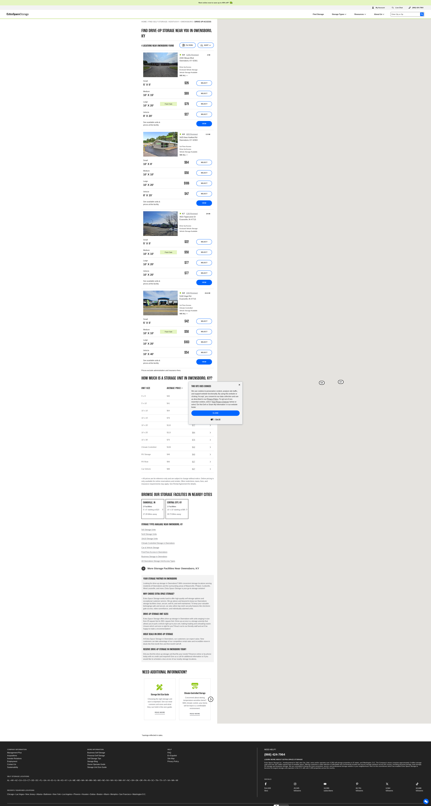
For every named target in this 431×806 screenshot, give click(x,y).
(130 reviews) (192, 214)
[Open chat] (426, 801)
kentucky (174, 22)
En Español (172, 756)
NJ (116, 780)
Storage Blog (92, 761)
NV (107, 780)
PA (145, 780)
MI (87, 780)
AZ (16, 780)
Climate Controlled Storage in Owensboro (158, 543)
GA (45, 780)
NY (124, 780)
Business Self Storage (96, 753)
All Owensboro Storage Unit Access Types (158, 561)
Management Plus (14, 753)
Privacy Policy (173, 761)
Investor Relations (14, 758)
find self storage (157, 22)
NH (112, 780)
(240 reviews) (192, 293)
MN (90, 780)
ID (52, 780)
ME (74, 780)
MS (95, 780)
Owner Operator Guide (96, 764)
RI (149, 780)
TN (157, 780)
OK (137, 780)
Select (204, 83)
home (144, 22)
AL (8, 780)
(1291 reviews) (192, 55)
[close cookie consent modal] (239, 384)
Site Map (171, 758)
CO (24, 780)
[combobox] (408, 14)
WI (177, 780)
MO (99, 780)
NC (128, 780)
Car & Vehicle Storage (150, 548)
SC (152, 780)
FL (41, 780)
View (204, 123)
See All (182, 75)
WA (173, 780)
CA (20, 780)
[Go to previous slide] (144, 699)
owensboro (187, 22)
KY (66, 780)
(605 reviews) (192, 134)
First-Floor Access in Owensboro (154, 552)
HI (49, 780)
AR (12, 780)
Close (215, 413)
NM (120, 780)
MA (82, 780)
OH (132, 780)
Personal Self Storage (96, 756)
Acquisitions (12, 756)
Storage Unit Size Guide (97, 767)
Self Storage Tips (94, 758)
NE (103, 780)
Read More (160, 712)
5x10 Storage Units (149, 534)
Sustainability (12, 767)
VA (169, 780)
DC (37, 780)
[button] (177, 568)
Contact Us (11, 764)
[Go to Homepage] (14, 14)
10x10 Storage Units (149, 539)
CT (28, 780)
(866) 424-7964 (274, 754)
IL (55, 780)
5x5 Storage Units (148, 530)
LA (70, 780)
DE (33, 780)
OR (141, 780)
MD (78, 780)
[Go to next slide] (210, 699)
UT (165, 780)
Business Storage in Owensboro (154, 557)
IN (58, 780)
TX (161, 780)
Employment (12, 761)
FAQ (169, 753)
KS (62, 780)
